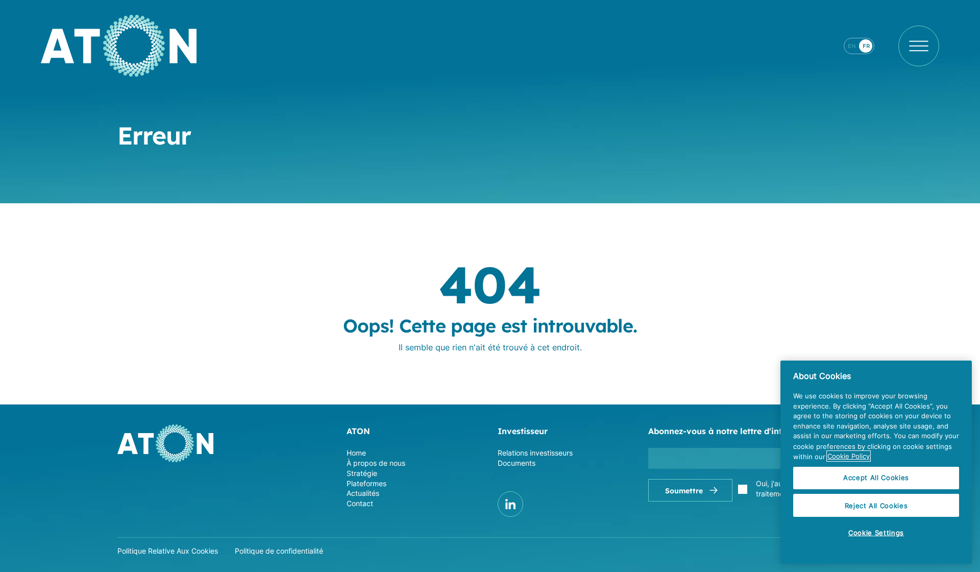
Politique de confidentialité (279, 551)
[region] (876, 462)
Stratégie (362, 473)
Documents (516, 463)
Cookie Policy (848, 456)
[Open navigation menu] (918, 46)
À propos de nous (376, 463)
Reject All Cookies (876, 505)
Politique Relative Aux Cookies (167, 551)
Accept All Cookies (876, 478)
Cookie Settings (876, 532)
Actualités (363, 493)
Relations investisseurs (535, 453)
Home (356, 453)
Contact (360, 503)
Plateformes (366, 483)
